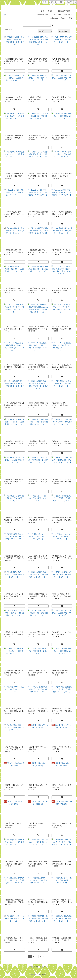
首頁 (42, 11)
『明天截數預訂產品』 (43, 14)
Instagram (54, 18)
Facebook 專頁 (66, 18)
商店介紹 (57, 14)
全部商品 (8, 29)
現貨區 (50, 11)
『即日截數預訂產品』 (64, 11)
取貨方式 (67, 14)
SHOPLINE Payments (41, 974)
